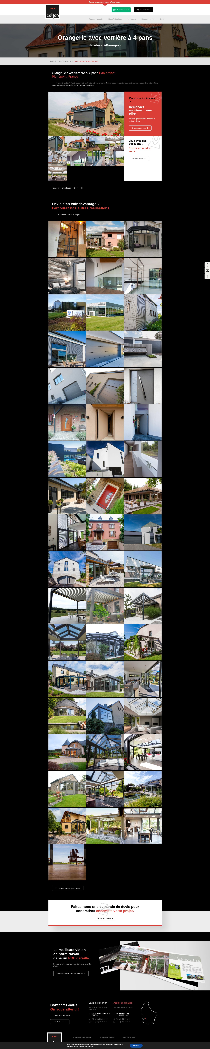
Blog (162, 19)
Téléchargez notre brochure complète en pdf (70, 973)
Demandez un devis (139, 128)
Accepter (136, 1046)
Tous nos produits (96, 19)
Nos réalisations (115, 19)
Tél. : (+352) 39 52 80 (123, 1019)
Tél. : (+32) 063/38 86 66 (99, 1019)
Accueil (53, 61)
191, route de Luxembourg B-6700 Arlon (101, 1014)
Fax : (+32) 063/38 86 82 (99, 1022)
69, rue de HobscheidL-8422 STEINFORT (123, 1014)
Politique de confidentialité (82, 1037)
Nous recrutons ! (148, 19)
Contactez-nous (59, 1022)
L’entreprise (131, 19)
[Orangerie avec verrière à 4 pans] (82, 188)
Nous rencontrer (137, 158)
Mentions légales (129, 1037)
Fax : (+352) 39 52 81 (123, 1022)
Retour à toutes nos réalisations (69, 888)
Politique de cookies (107, 1037)
